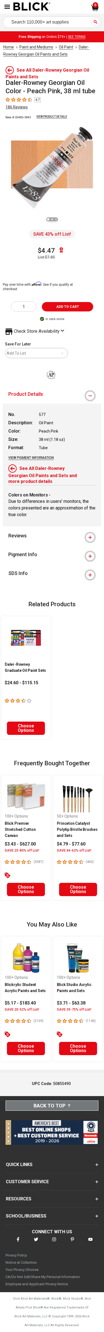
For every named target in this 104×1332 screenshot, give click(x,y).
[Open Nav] (7, 7)
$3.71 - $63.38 (71, 1003)
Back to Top (49, 1106)
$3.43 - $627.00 (20, 844)
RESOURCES (18, 1198)
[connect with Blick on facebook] (18, 1242)
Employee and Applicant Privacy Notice (37, 1284)
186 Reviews (17, 107)
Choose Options (26, 728)
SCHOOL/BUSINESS (26, 1216)
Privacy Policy (16, 1255)
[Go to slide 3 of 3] (56, 219)
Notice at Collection (21, 1262)
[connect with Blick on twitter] (36, 1242)
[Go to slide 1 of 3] (48, 219)
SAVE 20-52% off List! (22, 1009)
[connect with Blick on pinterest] (72, 1242)
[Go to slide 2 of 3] (52, 219)
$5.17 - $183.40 (20, 1003)
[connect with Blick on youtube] (90, 1242)
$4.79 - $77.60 (71, 844)
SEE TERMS (76, 37)
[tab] (52, 394)
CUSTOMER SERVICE (27, 1181)
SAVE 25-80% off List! (22, 850)
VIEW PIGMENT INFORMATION (31, 458)
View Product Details (51, 116)
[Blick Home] (31, 7)
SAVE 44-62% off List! (74, 850)
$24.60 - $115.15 (21, 682)
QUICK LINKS (19, 1164)
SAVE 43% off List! (52, 234)
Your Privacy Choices (22, 1270)
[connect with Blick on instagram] (54, 1242)
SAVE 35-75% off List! (74, 1009)
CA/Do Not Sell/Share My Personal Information (43, 1277)
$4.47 (46, 250)
